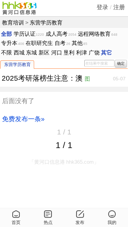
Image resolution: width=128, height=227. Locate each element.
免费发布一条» (23, 119)
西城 (19, 52)
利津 (81, 52)
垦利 (68, 52)
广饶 (94, 52)
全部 (6, 34)
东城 (31, 52)
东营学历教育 (46, 22)
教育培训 (13, 22)
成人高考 (57, 34)
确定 (121, 63)
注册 (119, 7)
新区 (44, 52)
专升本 (9, 43)
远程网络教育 (94, 34)
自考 (60, 43)
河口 (56, 52)
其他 (77, 43)
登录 (102, 7)
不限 (6, 52)
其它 (106, 52)
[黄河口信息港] (20, 8)
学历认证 (24, 34)
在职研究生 (39, 43)
